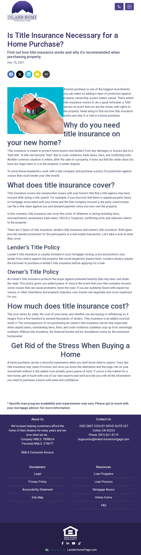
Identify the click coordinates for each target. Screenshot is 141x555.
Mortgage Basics (104, 489)
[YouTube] (73, 543)
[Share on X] (20, 74)
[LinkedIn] (67, 543)
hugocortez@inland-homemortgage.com (103, 439)
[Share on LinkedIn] (28, 74)
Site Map (37, 497)
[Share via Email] (37, 74)
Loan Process (104, 481)
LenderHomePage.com (82, 550)
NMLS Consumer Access (37, 452)
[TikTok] (79, 543)
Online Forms (103, 497)
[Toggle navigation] (129, 6)
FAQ (103, 505)
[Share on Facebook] (11, 74)
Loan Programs (103, 474)
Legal (37, 474)
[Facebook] (63, 543)
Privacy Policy (37, 481)
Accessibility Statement (37, 489)
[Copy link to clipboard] (46, 74)
